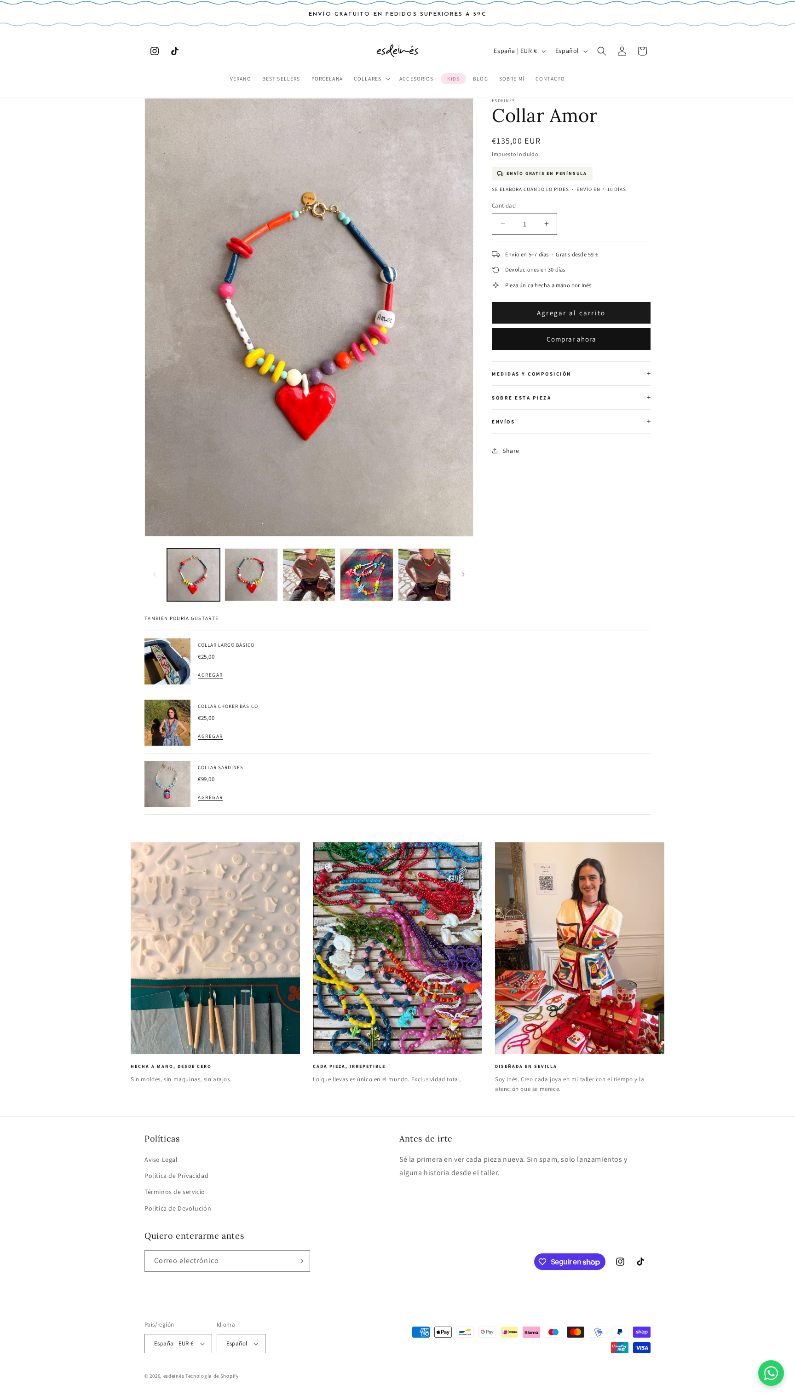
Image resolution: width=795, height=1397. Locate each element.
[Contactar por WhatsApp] (771, 1373)
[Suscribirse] (299, 1261)
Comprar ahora (571, 339)
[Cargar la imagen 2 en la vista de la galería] (251, 574)
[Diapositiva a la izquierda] (154, 574)
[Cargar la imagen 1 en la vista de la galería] (193, 574)
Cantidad (504, 205)
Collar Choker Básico (228, 706)
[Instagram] (154, 51)
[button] (371, 79)
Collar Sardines (220, 767)
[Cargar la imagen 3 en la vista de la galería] (308, 574)
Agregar (210, 675)
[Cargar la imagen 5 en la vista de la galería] (424, 574)
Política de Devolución (177, 1208)
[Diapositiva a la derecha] (463, 574)
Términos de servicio (174, 1192)
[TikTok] (175, 51)
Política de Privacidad (176, 1175)
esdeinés (173, 1376)
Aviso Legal (161, 1159)
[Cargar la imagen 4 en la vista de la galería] (366, 574)
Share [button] (510, 450)
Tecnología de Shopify (212, 1376)
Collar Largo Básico (226, 645)
